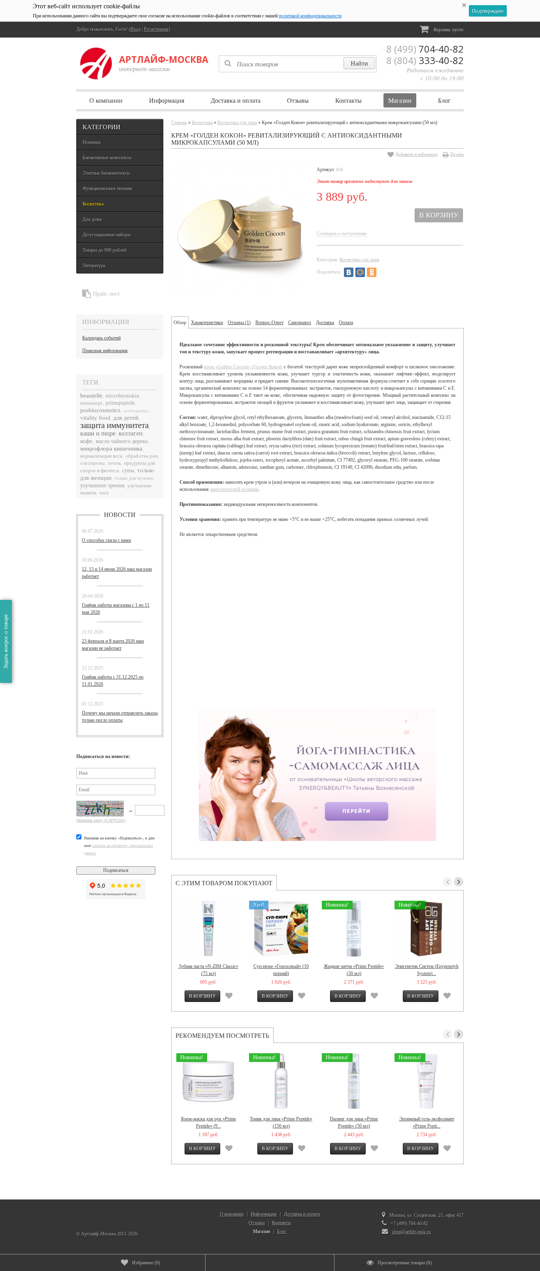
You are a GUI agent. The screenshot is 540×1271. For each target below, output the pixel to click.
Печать (457, 154)
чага (104, 493)
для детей (125, 418)
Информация (166, 100)
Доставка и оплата (236, 100)
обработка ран (141, 456)
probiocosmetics (100, 410)
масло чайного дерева (121, 441)
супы (128, 470)
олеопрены (92, 463)
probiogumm (136, 410)
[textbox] (298, 63)
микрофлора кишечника (111, 448)
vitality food (95, 418)
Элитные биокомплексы (106, 173)
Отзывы (298, 100)
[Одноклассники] (371, 272)
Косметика (93, 204)
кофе (86, 441)
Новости (120, 514)
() (146, 1262)
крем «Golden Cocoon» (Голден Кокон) (243, 367)
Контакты (348, 100)
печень (114, 463)
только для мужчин (134, 478)
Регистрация (156, 29)
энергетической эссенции (234, 489)
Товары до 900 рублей (105, 250)
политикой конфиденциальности (310, 16)
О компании (106, 100)
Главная (179, 122)
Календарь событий (101, 338)
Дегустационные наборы (107, 235)
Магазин (400, 100)
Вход (135, 29)
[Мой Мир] (360, 272)
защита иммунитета (114, 425)
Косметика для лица (237, 122)
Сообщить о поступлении (341, 233)
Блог (444, 100)
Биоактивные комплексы (107, 157)
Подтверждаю (488, 11)
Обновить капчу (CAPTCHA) (100, 820)
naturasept (91, 403)
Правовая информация (105, 350)
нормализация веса (101, 456)
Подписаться (115, 870)
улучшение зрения (102, 485)
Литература (94, 265)
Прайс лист (106, 294)
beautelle (91, 395)
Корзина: (447, 29)
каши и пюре (97, 433)
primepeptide (120, 403)
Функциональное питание (107, 188)
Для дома (92, 219)
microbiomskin (122, 396)
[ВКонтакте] (348, 272)
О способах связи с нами (106, 540)
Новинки (91, 142)
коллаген (131, 433)
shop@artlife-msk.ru (411, 1232)
